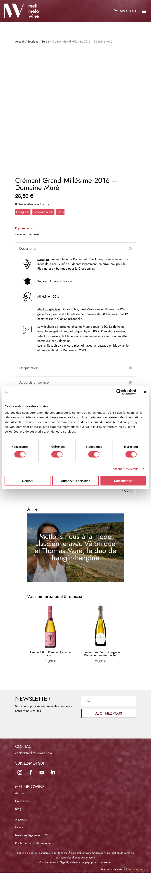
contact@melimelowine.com (33, 753)
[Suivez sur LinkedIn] (53, 772)
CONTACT (24, 746)
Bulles (45, 41)
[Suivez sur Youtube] (42, 772)
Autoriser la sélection (75, 480)
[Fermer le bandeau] (145, 392)
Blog (18, 809)
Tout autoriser (123, 480)
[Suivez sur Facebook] (31, 772)
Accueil (19, 41)
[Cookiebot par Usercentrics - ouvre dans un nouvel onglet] (119, 392)
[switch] (57, 454)
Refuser (27, 480)
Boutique (33, 41)
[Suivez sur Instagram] (20, 772)
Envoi (127, 490)
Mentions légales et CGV (31, 835)
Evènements (22, 801)
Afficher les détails (126, 469)
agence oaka (140, 869)
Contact (20, 827)
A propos (21, 819)
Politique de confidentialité (33, 843)
